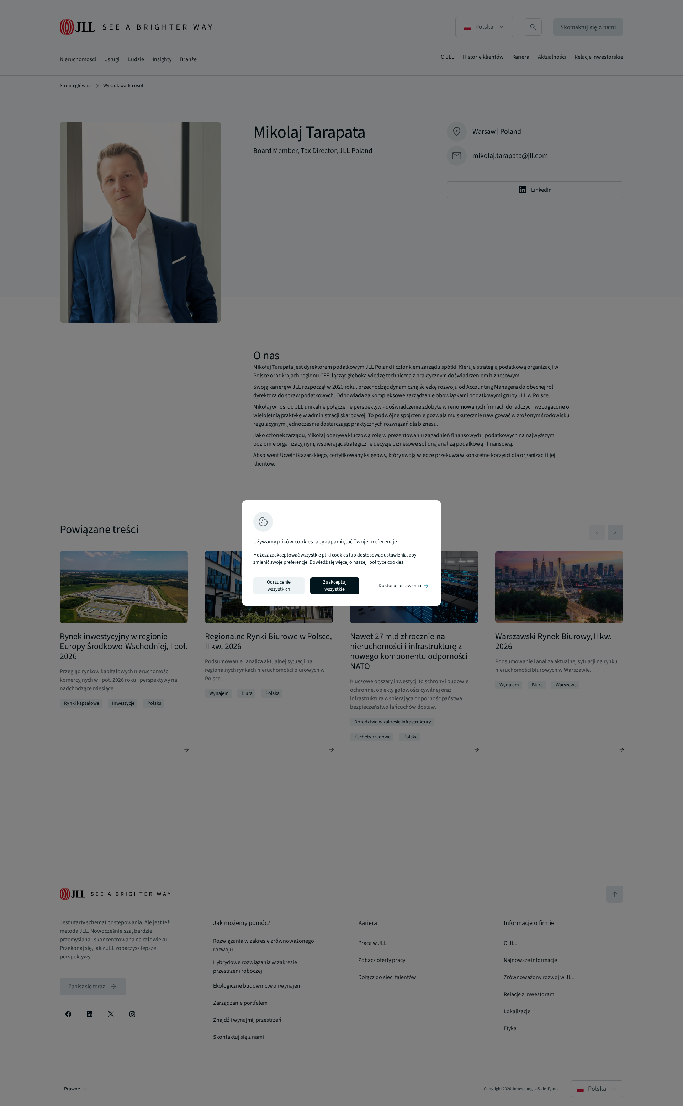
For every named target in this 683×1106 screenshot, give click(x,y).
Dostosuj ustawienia (404, 585)
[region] (341, 553)
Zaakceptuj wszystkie (334, 586)
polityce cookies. (386, 562)
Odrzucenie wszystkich (279, 586)
